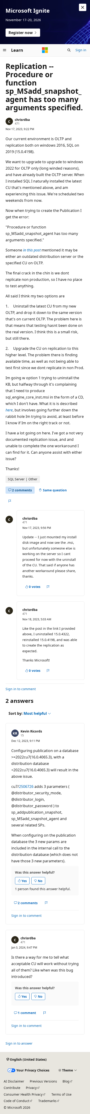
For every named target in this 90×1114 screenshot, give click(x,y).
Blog (66, 1081)
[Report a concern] (10, 501)
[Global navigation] (4, 50)
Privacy (31, 1088)
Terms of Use (61, 1094)
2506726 (26, 786)
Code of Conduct (16, 1101)
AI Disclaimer (14, 1081)
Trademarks (47, 1101)
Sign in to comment (21, 689)
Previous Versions (43, 1081)
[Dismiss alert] (82, 7)
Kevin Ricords (31, 731)
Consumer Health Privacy (23, 1094)
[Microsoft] (45, 50)
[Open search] (69, 50)
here (9, 410)
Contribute (12, 1088)
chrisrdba (22, 119)
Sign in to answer (19, 1043)
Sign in (80, 50)
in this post (32, 250)
